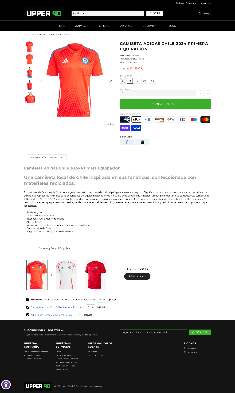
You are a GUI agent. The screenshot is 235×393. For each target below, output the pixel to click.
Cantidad (125, 89)
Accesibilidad (62, 369)
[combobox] (107, 13)
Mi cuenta (92, 351)
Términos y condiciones (66, 362)
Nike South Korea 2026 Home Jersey (51, 315)
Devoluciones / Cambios (67, 359)
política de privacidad (65, 366)
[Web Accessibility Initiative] (6, 385)
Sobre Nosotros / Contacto (36, 351)
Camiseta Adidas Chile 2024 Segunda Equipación (58, 307)
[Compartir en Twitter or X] (142, 142)
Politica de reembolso (33, 359)
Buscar (155, 13)
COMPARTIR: (126, 137)
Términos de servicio (33, 355)
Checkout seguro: (130, 114)
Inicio (26, 35)
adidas (135, 62)
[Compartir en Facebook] (127, 142)
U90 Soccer (44, 13)
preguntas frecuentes (65, 355)
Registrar (180, 3)
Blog (26, 362)
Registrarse (191, 3)
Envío (58, 351)
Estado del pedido (96, 355)
